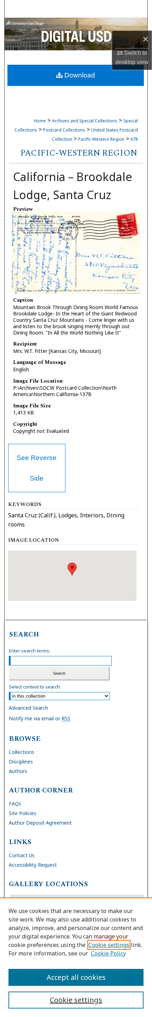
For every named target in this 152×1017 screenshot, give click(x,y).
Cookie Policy (108, 953)
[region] (76, 957)
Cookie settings (108, 945)
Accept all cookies (76, 977)
